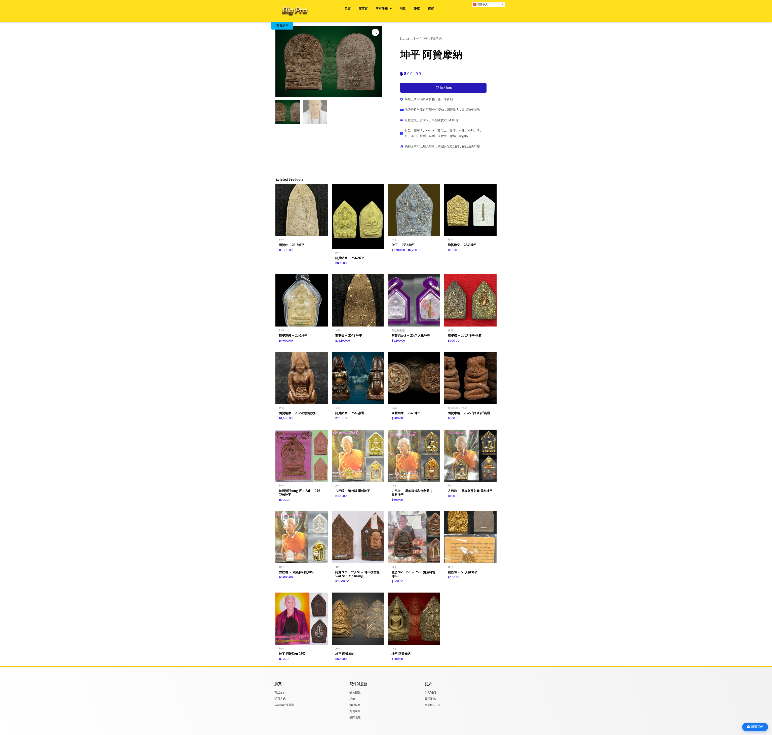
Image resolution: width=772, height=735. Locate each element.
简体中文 (482, 4)
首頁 (348, 8)
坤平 (415, 38)
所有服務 (382, 8)
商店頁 (363, 8)
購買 (431, 8)
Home (405, 38)
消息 (403, 8)
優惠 (417, 8)
